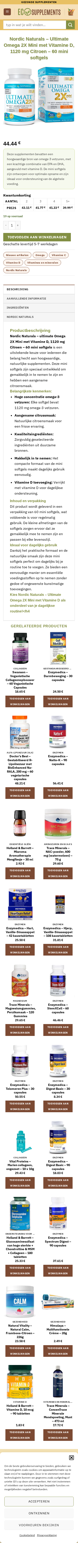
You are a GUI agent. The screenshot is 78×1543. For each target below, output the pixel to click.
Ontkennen (39, 1513)
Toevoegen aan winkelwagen (37, 237)
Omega (40, 255)
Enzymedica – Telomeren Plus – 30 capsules (20, 1088)
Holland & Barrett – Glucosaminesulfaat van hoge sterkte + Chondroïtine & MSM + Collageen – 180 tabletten (20, 1247)
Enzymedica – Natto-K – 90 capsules (58, 760)
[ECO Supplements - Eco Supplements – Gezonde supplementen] (39, 12)
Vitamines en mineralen (42, 262)
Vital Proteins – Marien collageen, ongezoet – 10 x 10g (20, 1165)
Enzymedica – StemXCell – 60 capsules (58, 1008)
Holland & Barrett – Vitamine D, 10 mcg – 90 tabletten (20, 1409)
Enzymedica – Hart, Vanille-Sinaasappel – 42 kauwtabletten (20, 932)
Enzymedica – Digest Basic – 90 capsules (58, 1165)
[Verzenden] (70, 24)
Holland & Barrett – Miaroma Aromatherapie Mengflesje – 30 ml (20, 853)
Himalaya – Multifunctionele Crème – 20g (58, 1329)
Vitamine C (59, 255)
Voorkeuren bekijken (39, 1525)
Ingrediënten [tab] (18, 307)
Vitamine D (13, 262)
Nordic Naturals (16, 270)
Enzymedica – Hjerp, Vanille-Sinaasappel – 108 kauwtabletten (58, 932)
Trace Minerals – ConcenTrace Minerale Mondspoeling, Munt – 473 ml (58, 1413)
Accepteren (39, 1501)
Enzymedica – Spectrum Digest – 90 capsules (58, 1241)
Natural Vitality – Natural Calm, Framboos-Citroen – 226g (20, 1331)
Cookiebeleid (27, 1535)
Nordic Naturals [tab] (20, 317)
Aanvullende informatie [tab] (26, 298)
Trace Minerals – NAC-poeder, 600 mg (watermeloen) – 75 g (58, 853)
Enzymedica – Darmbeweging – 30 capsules (58, 676)
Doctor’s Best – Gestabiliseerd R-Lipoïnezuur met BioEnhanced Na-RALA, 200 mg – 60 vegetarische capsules (20, 767)
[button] (71, 1458)
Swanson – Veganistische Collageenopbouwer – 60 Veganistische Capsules (20, 679)
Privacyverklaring (47, 1535)
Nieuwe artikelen (17, 255)
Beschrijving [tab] (17, 289)
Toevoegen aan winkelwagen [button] (20, 701)
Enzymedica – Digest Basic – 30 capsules (58, 1088)
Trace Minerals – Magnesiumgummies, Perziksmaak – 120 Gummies (20, 1010)
